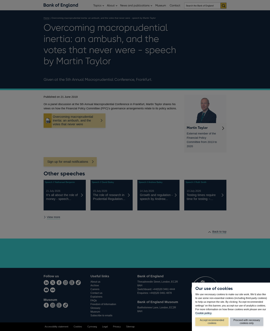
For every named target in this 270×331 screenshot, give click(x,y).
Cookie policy (203, 313)
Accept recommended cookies (212, 321)
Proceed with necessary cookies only (246, 321)
